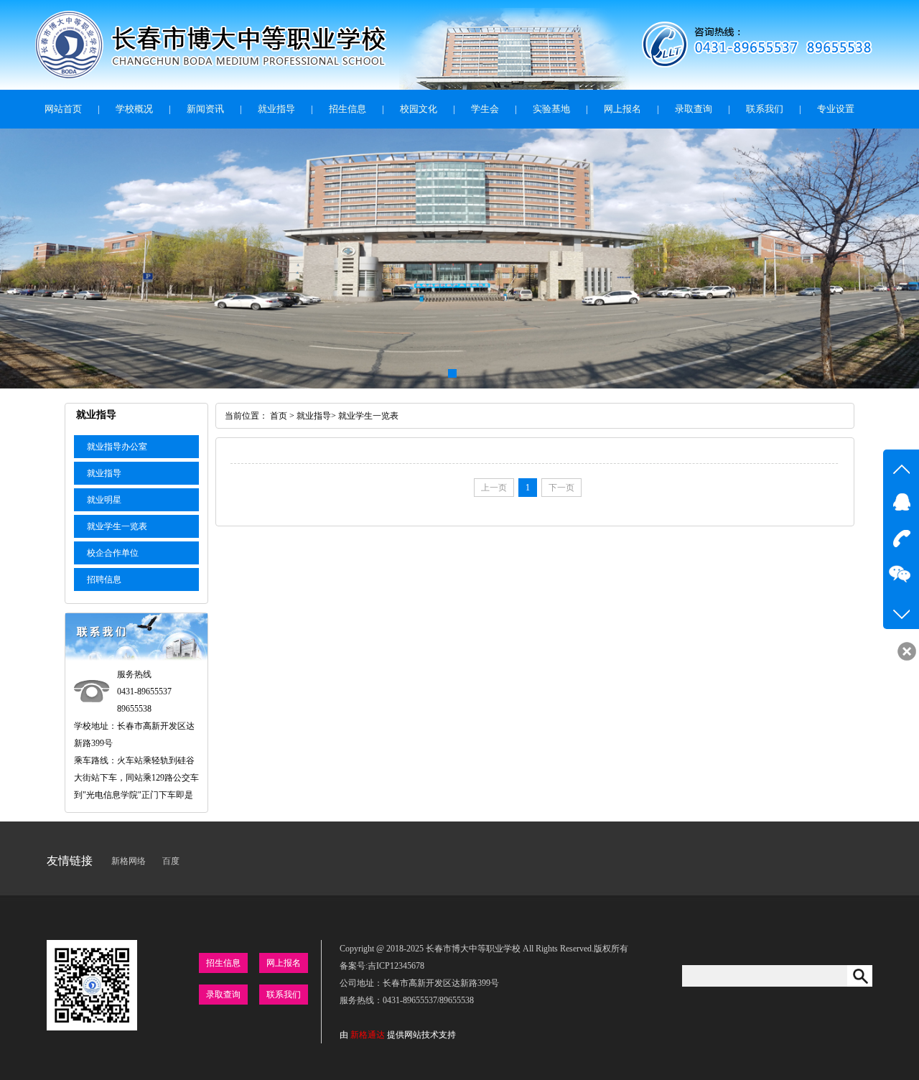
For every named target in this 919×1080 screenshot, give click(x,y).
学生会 (485, 108)
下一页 (561, 488)
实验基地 (551, 108)
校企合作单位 (113, 553)
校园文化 (418, 108)
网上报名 (622, 108)
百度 (170, 861)
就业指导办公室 (117, 447)
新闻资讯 (205, 108)
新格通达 (367, 1035)
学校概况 (134, 108)
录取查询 (693, 108)
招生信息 (347, 108)
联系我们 (764, 108)
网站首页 (63, 108)
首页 (278, 416)
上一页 (494, 488)
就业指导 (276, 108)
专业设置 (835, 108)
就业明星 (104, 500)
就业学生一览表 (117, 526)
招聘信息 (104, 579)
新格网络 (128, 861)
